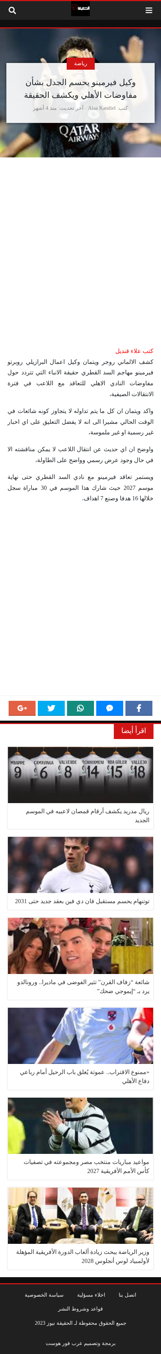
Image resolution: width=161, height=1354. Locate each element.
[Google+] (22, 708)
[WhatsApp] (80, 708)
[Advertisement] (80, 262)
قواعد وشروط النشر (80, 1309)
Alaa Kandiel (102, 108)
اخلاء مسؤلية (91, 1295)
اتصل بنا (127, 1295)
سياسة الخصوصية (44, 1295)
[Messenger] (109, 708)
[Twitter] (51, 708)
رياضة (80, 63)
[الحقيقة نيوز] (80, 8)
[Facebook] (138, 708)
